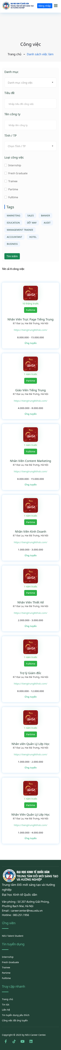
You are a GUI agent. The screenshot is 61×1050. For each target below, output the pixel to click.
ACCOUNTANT (14, 236)
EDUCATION (13, 222)
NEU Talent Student (12, 935)
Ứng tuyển (31, 343)
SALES (30, 215)
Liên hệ (6, 1009)
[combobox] (30, 82)
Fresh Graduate (17, 173)
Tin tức (5, 1004)
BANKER (45, 215)
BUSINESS (12, 243)
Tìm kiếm (12, 256)
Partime (13, 189)
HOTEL (32, 236)
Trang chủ (14, 54)
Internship (14, 165)
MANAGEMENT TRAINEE (20, 229)
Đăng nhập (45, 5)
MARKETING (13, 215)
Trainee (12, 181)
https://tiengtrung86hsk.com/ (30, 329)
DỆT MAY (32, 222)
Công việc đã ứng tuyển (15, 1020)
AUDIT (47, 222)
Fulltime (13, 197)
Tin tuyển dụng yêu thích (15, 1015)
